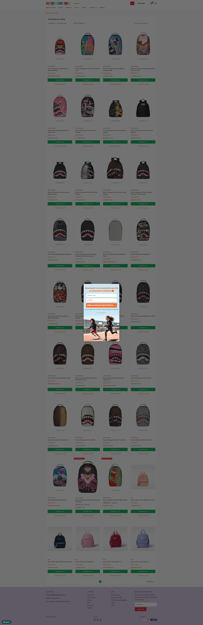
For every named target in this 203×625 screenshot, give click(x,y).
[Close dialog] (117, 285)
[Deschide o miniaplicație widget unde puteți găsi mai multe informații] (6, 622)
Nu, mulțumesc (101, 313)
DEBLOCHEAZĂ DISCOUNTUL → (101, 305)
